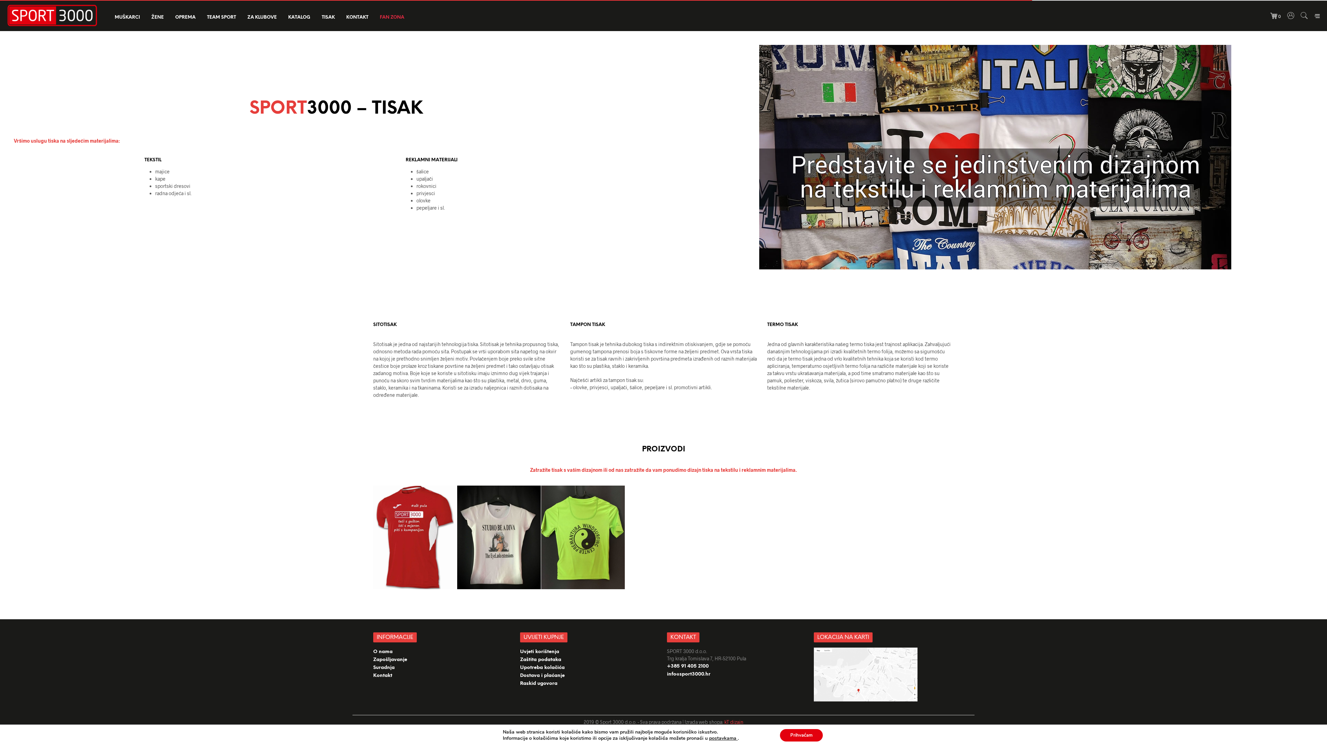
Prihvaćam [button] (801, 735)
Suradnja (384, 667)
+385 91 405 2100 (688, 666)
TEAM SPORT (221, 17)
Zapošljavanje (390, 659)
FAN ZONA (392, 17)
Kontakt (357, 17)
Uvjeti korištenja (539, 651)
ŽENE (157, 17)
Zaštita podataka (540, 659)
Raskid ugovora (538, 683)
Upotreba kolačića (543, 667)
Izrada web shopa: (704, 722)
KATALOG (299, 17)
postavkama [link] (723, 738)
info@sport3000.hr (688, 674)
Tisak (328, 17)
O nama (383, 651)
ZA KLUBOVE (262, 17)
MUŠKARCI (127, 17)
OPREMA (185, 17)
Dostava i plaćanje (542, 675)
